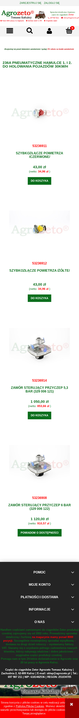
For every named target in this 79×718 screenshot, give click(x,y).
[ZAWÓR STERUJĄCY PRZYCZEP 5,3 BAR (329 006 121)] (39, 348)
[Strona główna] (39, 16)
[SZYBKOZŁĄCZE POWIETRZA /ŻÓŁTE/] (39, 230)
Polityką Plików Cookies (30, 706)
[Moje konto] (49, 30)
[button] (10, 30)
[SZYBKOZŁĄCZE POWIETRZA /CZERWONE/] (39, 113)
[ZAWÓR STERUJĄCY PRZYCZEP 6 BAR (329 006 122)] (39, 465)
